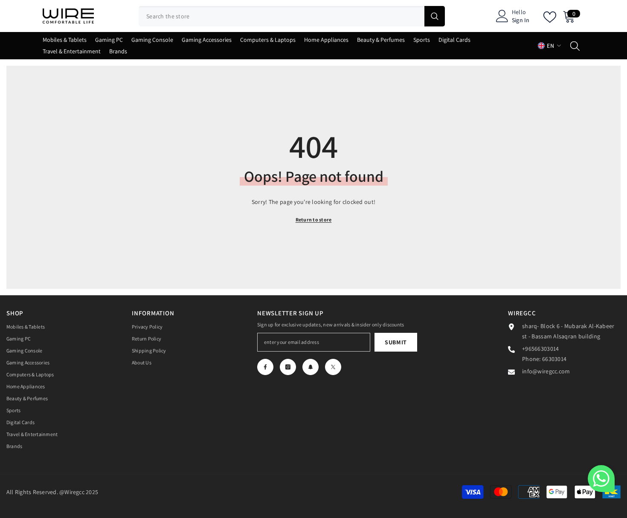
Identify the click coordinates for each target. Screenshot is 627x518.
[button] (601, 478)
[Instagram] (288, 367)
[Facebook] (265, 367)
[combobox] (281, 16)
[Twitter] (333, 367)
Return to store (314, 219)
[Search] (292, 16)
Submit (396, 342)
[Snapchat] (310, 367)
